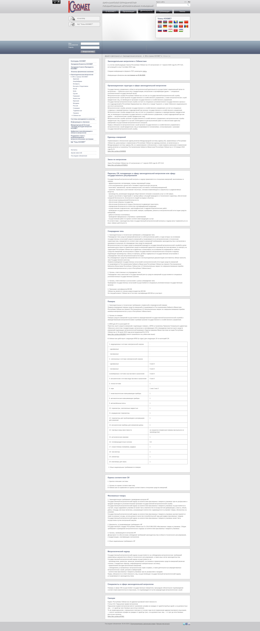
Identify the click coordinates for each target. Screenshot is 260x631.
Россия (160, 30)
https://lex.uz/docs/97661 (116, 616)
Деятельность (146, 10)
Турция (175, 30)
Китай (186, 22)
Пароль (71, 47)
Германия (165, 26)
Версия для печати (163, 624)
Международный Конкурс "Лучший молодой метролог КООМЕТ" (81, 126)
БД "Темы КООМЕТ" (85, 24)
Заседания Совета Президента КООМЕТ (82, 67)
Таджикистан (170, 30)
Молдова (186, 26)
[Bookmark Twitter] (184, 624)
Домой (107, 56)
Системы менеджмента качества (83, 119)
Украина (76, 113)
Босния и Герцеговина (175, 22)
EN (185, 2)
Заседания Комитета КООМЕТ (82, 64)
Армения (160, 22)
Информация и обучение (80, 122)
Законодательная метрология (82, 74)
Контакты (74, 150)
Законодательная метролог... (133, 56)
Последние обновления (79, 156)
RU (189, 2)
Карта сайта (160, 2)
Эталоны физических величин (82, 71)
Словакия (165, 30)
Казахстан (175, 26)
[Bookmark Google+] (189, 624)
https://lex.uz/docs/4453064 (117, 334)
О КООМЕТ (111, 11)
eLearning (81, 18)
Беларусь (170, 22)
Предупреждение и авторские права (142, 624)
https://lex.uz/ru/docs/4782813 (118, 165)
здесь (145, 71)
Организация (128, 11)
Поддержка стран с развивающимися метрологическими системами (82, 137)
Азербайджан (165, 22)
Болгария (181, 22)
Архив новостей (76, 153)
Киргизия (76, 101)
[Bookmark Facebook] (187, 624)
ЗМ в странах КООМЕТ (153, 56)
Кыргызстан (181, 26)
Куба (160, 26)
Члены (182, 11)
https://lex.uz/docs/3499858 (117, 151)
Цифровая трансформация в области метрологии (81, 132)
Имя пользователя (73, 44)
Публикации (164, 11)
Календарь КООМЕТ (78, 61)
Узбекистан (181, 30)
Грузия (170, 26)
